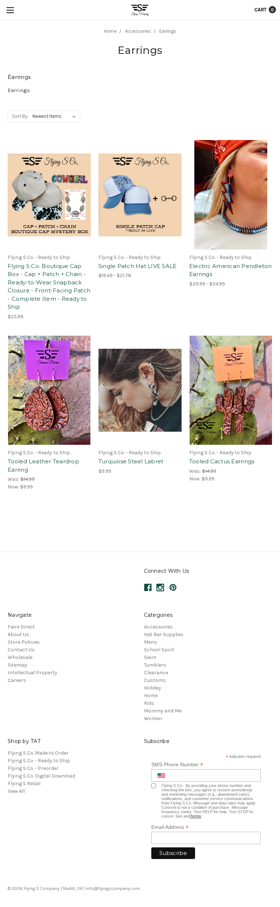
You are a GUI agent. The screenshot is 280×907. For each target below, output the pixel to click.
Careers (17, 680)
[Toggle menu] (10, 10)
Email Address (169, 827)
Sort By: (20, 116)
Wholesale (20, 657)
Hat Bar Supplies (163, 634)
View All (16, 791)
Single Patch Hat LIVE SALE (137, 266)
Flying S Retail (24, 783)
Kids (149, 703)
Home (151, 695)
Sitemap (17, 665)
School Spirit (159, 650)
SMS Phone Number (177, 764)
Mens (150, 642)
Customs (155, 680)
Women (153, 718)
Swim (150, 657)
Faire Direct (21, 627)
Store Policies (24, 642)
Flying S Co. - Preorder (33, 768)
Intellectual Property (32, 673)
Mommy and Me (163, 711)
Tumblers (155, 665)
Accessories (158, 627)
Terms (195, 816)
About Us (18, 634)
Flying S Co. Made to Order (38, 753)
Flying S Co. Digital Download (41, 776)
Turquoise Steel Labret (131, 461)
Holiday (152, 688)
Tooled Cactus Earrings (221, 461)
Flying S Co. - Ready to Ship (39, 761)
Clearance (156, 673)
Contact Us (21, 650)
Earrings (19, 90)
